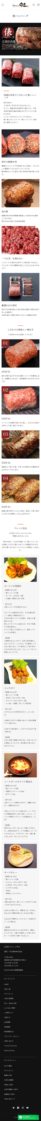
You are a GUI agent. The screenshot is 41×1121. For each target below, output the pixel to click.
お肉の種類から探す (11, 1089)
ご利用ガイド (8, 1013)
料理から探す (8, 1085)
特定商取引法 (8, 1032)
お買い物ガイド (9, 1099)
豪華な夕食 (8, 1075)
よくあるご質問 (9, 1008)
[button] (2, 5)
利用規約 (7, 1027)
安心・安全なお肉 (10, 1003)
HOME (6, 984)
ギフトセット (8, 994)
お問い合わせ (8, 1041)
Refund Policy (9, 1050)
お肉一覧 (7, 989)
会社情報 (7, 1022)
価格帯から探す (9, 1094)
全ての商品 (8, 1066)
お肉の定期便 (8, 998)
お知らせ (7, 1017)
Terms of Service (10, 1046)
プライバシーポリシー (12, 1036)
